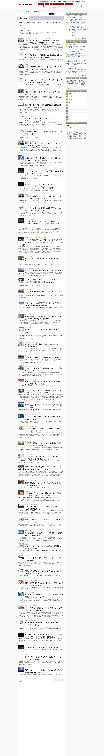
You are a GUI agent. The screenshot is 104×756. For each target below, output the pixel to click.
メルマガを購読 (45, 1)
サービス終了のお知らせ (76, 78)
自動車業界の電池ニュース (72, 44)
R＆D (66, 3)
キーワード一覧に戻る (58, 680)
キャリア (71, 3)
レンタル (70, 113)
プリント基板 (71, 116)
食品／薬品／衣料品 (71, 6)
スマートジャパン (71, 1)
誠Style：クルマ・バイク (25, 30)
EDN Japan (65, 1)
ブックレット (63, 7)
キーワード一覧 (29, 11)
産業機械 (58, 6)
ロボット (50, 6)
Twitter (38, 1)
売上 (69, 105)
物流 (62, 3)
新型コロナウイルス (72, 126)
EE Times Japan (60, 1)
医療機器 (45, 6)
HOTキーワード (76, 122)
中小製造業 (79, 6)
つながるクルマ (36, 7)
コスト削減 (70, 96)
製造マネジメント (56, 3)
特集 (58, 7)
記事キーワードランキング (76, 91)
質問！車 (21, 32)
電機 (54, 6)
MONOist (54, 1)
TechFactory (84, 1)
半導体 (70, 93)
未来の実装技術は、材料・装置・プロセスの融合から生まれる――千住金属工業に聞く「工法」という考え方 (40, 242)
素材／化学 (64, 6)
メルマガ (69, 7)
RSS (41, 1)
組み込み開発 (41, 3)
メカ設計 (47, 3)
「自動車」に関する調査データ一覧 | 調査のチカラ (30, 33)
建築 (69, 102)
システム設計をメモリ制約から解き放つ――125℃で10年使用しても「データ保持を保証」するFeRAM (40, 223)
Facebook (36, 1)
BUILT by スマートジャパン (77, 1)
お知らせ (75, 7)
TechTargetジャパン (78, 13)
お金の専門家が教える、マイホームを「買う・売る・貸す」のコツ (76, 68)
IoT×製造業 (43, 7)
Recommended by (78, 38)
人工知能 (70, 99)
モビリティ (40, 6)
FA (50, 3)
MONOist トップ (21, 11)
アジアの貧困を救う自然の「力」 (76, 33)
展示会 (54, 7)
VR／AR (49, 7)
